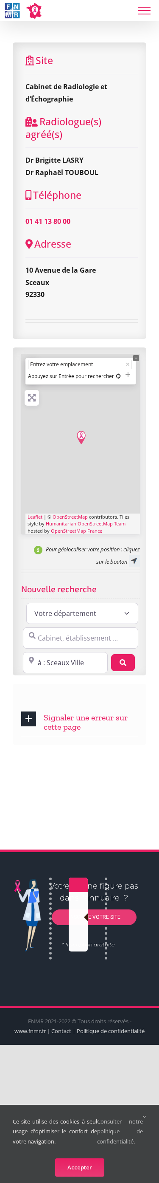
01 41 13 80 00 (47, 221)
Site (44, 60)
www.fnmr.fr (30, 1031)
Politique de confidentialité (111, 1031)
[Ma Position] (118, 376)
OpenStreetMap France (76, 531)
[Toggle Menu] (144, 10)
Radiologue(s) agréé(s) (63, 128)
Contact (61, 1031)
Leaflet (35, 517)
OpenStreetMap (70, 517)
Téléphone (57, 195)
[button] (79, 721)
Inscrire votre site (94, 917)
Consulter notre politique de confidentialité (120, 1131)
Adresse (52, 244)
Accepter (79, 1167)
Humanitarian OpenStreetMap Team (86, 523)
